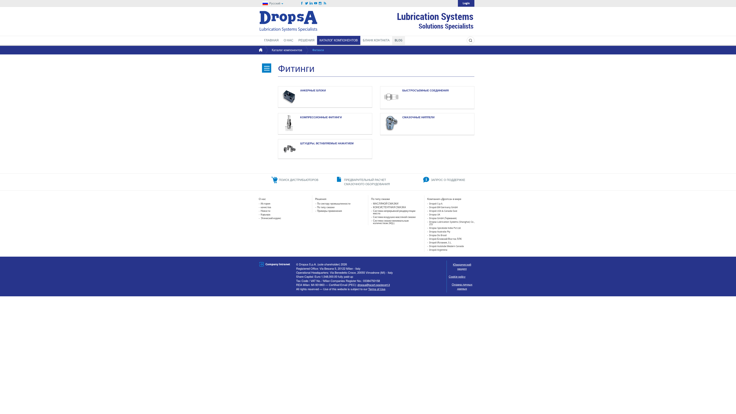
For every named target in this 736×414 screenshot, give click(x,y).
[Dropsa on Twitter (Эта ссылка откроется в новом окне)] (306, 3)
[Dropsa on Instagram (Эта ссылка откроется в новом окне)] (320, 3)
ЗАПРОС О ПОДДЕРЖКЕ (448, 180)
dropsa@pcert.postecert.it (373, 285)
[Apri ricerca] (470, 40)
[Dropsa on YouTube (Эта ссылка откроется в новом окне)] (315, 3)
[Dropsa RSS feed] (325, 3)
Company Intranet (277, 264)
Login (466, 3)
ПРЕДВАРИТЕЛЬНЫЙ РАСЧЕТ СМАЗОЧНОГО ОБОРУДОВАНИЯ (367, 182)
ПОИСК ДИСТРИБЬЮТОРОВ (298, 180)
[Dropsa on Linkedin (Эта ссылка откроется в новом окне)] (311, 3)
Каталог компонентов (287, 50)
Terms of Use (376, 289)
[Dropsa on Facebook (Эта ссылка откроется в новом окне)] (302, 3)
